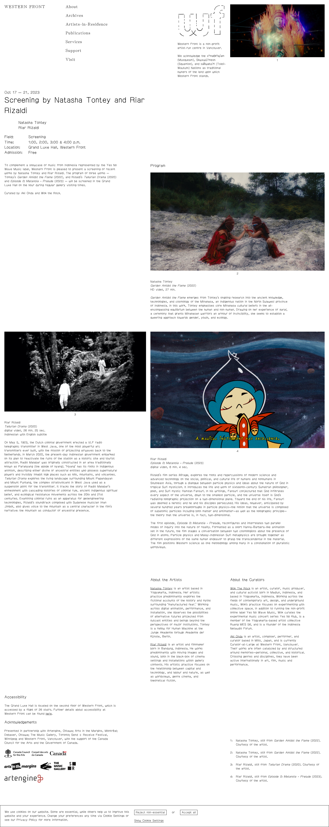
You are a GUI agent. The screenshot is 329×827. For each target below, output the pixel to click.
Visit (71, 60)
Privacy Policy (27, 819)
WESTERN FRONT (24, 7)
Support (74, 51)
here (49, 713)
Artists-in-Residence (87, 24)
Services (74, 42)
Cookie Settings (153, 820)
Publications (78, 33)
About (72, 7)
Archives (74, 16)
